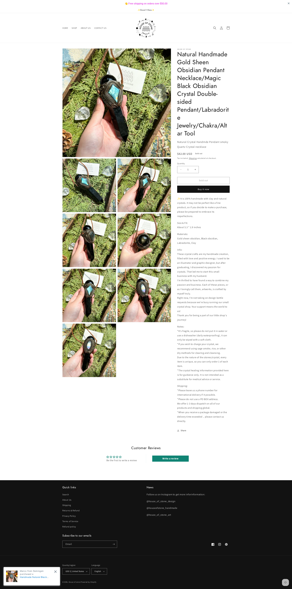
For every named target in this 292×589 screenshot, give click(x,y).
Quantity (181, 163)
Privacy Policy (69, 516)
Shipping (193, 158)
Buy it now (203, 189)
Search (65, 494)
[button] (214, 28)
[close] (55, 572)
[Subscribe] (113, 544)
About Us (66, 499)
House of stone (74, 582)
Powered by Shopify (88, 582)
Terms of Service (70, 521)
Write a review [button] (170, 458)
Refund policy (69, 526)
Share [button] (183, 430)
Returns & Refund (71, 510)
